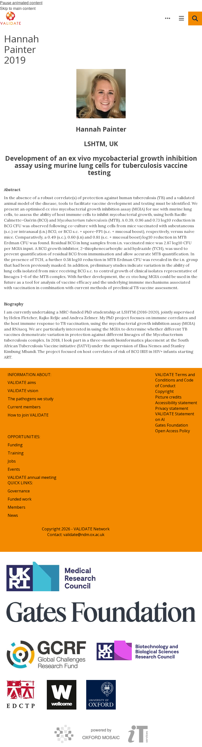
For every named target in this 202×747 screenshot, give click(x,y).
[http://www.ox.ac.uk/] (101, 695)
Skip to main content (17, 8)
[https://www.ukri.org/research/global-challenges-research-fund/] (46, 655)
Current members (24, 407)
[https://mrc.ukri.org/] (51, 576)
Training (16, 453)
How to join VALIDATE (28, 415)
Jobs (12, 461)
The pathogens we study (30, 398)
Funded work (20, 499)
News (13, 515)
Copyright (164, 391)
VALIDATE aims (22, 382)
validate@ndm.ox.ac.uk (83, 534)
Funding (15, 445)
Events (14, 469)
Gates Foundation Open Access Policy (172, 428)
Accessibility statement (176, 402)
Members (16, 507)
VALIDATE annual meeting (32, 477)
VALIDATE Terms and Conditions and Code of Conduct (175, 380)
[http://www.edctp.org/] (21, 695)
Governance (19, 491)
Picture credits (168, 397)
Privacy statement (171, 408)
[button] (167, 18)
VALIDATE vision (23, 390)
